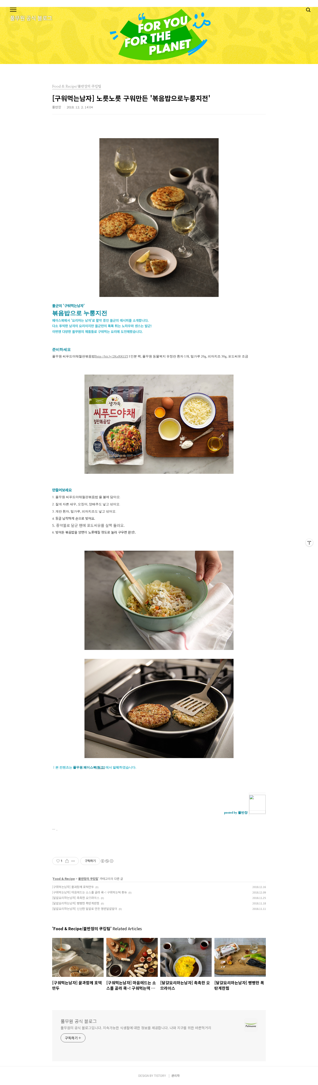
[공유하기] (67, 861)
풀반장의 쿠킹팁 (88, 878)
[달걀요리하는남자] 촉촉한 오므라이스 (75, 897)
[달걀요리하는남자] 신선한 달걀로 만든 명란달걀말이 (84, 908)
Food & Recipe (64, 878)
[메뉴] (13, 10)
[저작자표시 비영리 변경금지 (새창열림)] (107, 861)
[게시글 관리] (73, 861)
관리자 (175, 1075)
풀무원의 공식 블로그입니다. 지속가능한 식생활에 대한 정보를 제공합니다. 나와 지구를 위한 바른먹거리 (136, 1027)
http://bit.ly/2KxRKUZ (111, 356)
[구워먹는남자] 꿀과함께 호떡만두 (73, 887)
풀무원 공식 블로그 (79, 1021)
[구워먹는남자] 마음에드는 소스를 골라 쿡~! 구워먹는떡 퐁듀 (89, 892)
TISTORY (160, 1075)
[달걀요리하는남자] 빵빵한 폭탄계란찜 (75, 903)
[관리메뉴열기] (309, 542)
